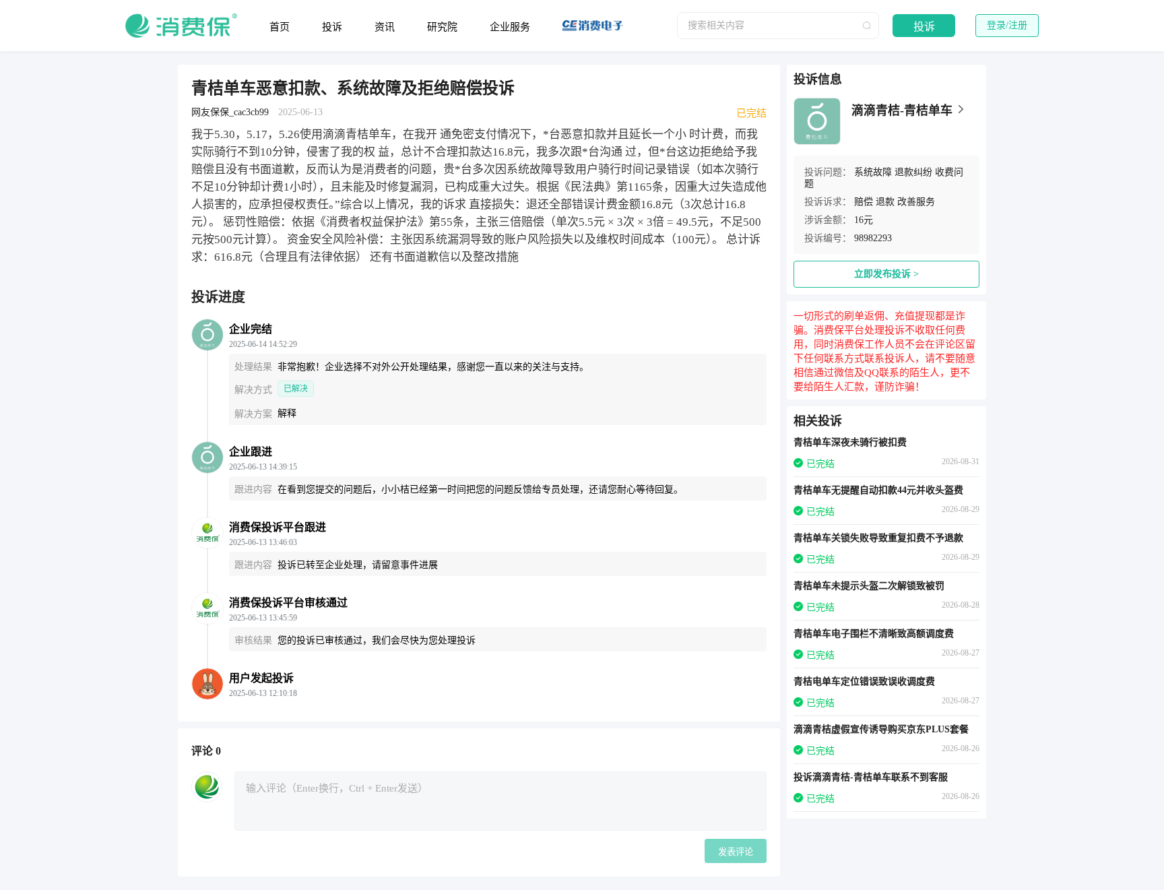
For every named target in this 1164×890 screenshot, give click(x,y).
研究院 (442, 27)
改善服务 (916, 202)
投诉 (332, 27)
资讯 (385, 27)
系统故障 (873, 172)
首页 (279, 27)
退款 (885, 202)
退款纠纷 (913, 172)
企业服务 (510, 27)
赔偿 (863, 202)
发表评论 (735, 852)
